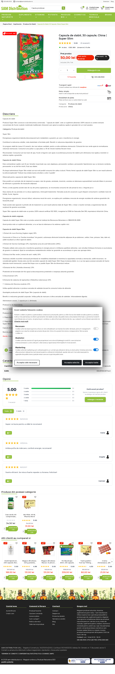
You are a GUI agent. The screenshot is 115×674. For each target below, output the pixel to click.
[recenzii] (10, 520)
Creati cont (10, 613)
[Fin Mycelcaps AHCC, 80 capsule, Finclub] (67, 549)
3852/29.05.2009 (74, 220)
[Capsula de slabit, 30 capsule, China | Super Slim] (30, 57)
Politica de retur (35, 621)
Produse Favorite (35, 611)
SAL (53, 624)
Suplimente (25, 15)
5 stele (20, 411)
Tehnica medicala (94, 16)
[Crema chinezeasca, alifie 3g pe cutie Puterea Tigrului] (104, 549)
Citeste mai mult (21, 321)
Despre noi (56, 613)
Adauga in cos (93, 70)
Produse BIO (66, 16)
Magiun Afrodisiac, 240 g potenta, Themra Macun (29, 562)
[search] (63, 8)
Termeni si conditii (58, 619)
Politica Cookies (41, 653)
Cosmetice (80, 15)
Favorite (72, 77)
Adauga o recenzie (95, 399)
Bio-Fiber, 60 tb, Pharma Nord (29, 515)
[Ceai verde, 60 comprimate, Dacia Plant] (10, 503)
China (70, 106)
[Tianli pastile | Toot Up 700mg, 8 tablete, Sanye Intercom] (85, 549)
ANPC (52, 653)
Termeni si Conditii (9, 653)
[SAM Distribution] (14, 8)
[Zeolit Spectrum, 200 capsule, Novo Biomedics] (10, 549)
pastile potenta (7, 662)
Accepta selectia (71, 362)
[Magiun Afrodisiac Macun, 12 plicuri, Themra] (48, 549)
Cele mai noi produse (36, 624)
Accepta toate (91, 362)
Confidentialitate (26, 653)
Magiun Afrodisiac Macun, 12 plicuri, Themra (48, 562)
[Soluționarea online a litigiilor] (102, 661)
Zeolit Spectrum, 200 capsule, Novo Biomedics (11, 562)
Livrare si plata (34, 616)
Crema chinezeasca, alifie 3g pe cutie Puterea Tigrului (104, 562)
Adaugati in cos (13, 528)
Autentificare (11, 611)
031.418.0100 (99, 77)
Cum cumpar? (34, 619)
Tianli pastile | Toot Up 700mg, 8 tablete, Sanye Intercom (86, 562)
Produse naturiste (7, 16)
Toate (7, 411)
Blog (54, 621)
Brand (108, 15)
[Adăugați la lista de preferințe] (16, 497)
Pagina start (7, 24)
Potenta (53, 15)
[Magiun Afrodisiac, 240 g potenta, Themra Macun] (29, 549)
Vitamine (40, 15)
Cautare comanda (35, 613)
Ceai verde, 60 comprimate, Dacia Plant (10, 516)
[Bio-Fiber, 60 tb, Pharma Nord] (29, 503)
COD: (70, 47)
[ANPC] (79, 661)
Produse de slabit (29, 24)
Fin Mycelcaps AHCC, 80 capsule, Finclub (67, 562)
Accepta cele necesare (27, 362)
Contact (55, 611)
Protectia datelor (58, 616)
